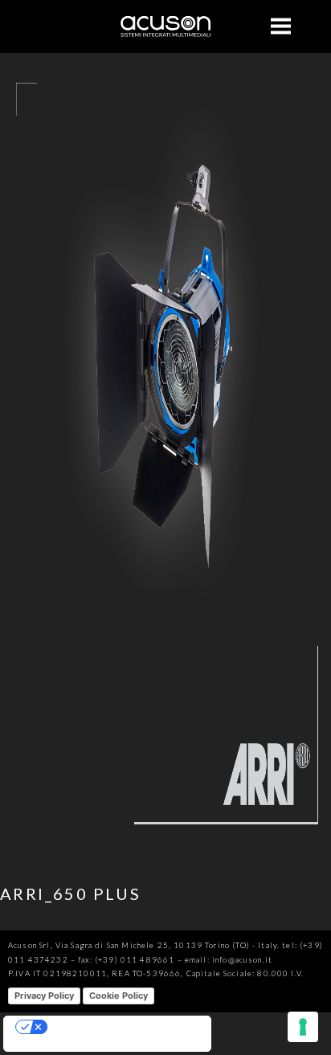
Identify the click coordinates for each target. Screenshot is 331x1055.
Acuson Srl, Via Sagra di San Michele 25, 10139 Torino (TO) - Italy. (144, 945)
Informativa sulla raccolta (61, 1045)
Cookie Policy (118, 995)
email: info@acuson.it (228, 959)
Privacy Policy (44, 995)
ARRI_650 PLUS (70, 893)
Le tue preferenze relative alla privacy (122, 1027)
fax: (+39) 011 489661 (126, 959)
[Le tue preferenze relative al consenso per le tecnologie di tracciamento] (303, 1027)
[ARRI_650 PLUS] (165, 850)
